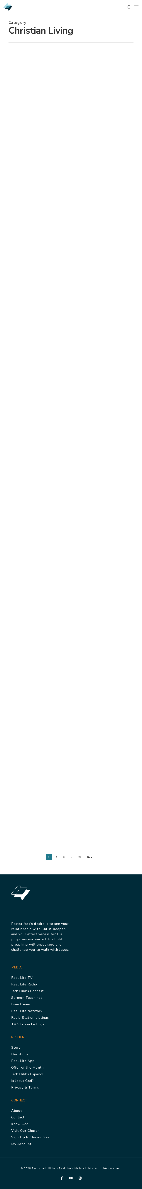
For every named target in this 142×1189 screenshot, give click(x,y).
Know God (20, 1124)
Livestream (20, 1004)
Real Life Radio (24, 984)
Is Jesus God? (22, 1081)
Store (16, 1047)
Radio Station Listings (30, 1017)
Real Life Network (27, 1011)
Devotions (19, 1054)
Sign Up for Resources (30, 1137)
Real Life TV (22, 977)
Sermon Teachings (27, 997)
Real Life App (23, 1061)
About (16, 1110)
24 (79, 857)
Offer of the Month (27, 1067)
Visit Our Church (25, 1130)
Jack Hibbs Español (27, 1074)
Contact (18, 1117)
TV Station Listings (27, 1024)
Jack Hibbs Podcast (27, 991)
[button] (136, 7)
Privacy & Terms (25, 1087)
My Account (21, 1144)
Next (90, 857)
